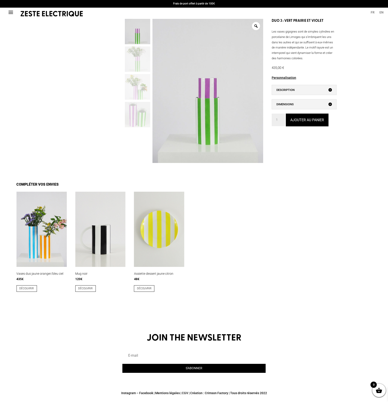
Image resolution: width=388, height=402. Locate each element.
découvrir (26, 288)
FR (373, 12)
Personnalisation (284, 77)
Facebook (146, 393)
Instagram (128, 393)
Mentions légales (167, 393)
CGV (185, 393)
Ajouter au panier (307, 120)
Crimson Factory (216, 393)
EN (381, 12)
